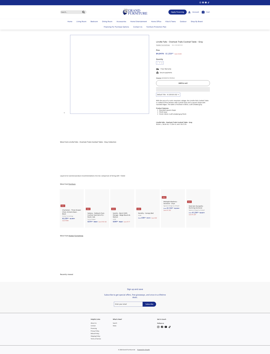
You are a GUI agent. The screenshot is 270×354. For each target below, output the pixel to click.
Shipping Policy (95, 336)
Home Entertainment (138, 21)
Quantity (159, 59)
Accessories (121, 21)
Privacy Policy (95, 331)
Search (115, 323)
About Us (94, 323)
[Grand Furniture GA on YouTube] (166, 327)
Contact (93, 326)
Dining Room (107, 21)
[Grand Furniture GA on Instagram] (158, 327)
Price (158, 50)
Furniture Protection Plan (156, 27)
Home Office (156, 21)
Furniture (72, 184)
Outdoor (183, 21)
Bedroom (94, 21)
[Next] (64, 112)
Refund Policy (95, 333)
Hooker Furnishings (163, 45)
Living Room (81, 21)
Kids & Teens (170, 21)
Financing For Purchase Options (116, 27)
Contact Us (137, 27)
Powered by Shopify (143, 350)
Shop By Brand (197, 21)
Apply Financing (177, 12)
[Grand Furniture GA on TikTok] (170, 327)
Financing (94, 328)
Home (70, 21)
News (114, 326)
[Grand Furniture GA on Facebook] (162, 327)
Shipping (158, 78)
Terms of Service (96, 339)
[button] (183, 89)
